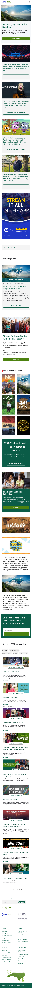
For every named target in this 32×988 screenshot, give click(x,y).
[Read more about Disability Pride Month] (16, 790)
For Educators (21, 937)
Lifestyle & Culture (16, 667)
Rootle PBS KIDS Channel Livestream (16, 149)
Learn (20, 928)
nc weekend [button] (11, 706)
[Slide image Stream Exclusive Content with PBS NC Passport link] (16, 325)
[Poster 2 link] (8, 404)
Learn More (25, 248)
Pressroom (20, 958)
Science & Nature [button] (6, 653)
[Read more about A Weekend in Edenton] (16, 688)
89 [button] (22, 889)
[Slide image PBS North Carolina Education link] (16, 480)
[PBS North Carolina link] (6, 2)
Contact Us (20, 963)
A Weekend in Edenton (10, 697)
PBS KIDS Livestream (7, 935)
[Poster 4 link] (8, 425)
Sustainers (4, 955)
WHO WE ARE (22, 947)
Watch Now (16, 186)
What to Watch (16, 718)
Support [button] (15, 653)
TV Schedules (5, 931)
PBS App (4, 938)
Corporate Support (6, 959)
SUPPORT (4, 947)
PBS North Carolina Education (12, 493)
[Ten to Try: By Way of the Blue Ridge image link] (16, 583)
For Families (21, 934)
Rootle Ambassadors (23, 941)
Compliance (21, 956)
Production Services (23, 954)
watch (4, 928)
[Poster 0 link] (8, 384)
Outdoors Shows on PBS (11, 671)
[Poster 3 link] (23, 404)
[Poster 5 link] (23, 425)
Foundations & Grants (7, 962)
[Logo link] (7, 914)
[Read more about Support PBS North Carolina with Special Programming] (16, 764)
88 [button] (20, 889)
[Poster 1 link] (23, 384)
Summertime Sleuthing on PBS (13, 723)
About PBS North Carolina (22, 951)
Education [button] (4, 650)
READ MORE (5, 681)
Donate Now (5, 950)
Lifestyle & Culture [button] (14, 650)
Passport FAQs (5, 940)
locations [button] (5, 706)
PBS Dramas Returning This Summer (15, 878)
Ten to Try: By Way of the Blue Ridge (14, 25)
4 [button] (15, 889)
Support (16, 770)
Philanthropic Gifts (6, 957)
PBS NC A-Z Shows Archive (6, 943)
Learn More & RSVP (16, 305)
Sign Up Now (16, 359)
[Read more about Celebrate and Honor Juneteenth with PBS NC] (16, 843)
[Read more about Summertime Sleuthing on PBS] (16, 713)
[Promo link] (16, 53)
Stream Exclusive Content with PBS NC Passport (15, 337)
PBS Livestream (5, 933)
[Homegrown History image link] (16, 525)
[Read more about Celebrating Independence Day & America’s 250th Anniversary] (16, 815)
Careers (20, 961)
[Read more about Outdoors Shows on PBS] (16, 662)
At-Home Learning (22, 939)
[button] (16, 463)
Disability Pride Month (10, 800)
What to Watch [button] (23, 653)
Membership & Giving (7, 953)
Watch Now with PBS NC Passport (16, 112)
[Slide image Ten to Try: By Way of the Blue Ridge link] (16, 13)
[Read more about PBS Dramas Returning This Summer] (16, 868)
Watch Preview (16, 38)
